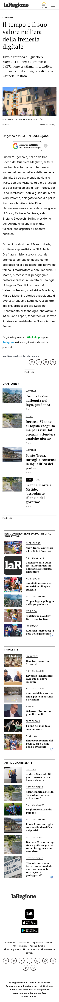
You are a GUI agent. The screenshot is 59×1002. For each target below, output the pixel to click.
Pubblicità (23, 946)
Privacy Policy (13, 949)
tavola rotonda (31, 356)
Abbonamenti (10, 942)
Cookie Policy (32, 949)
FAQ (14, 946)
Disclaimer (25, 942)
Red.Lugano (40, 136)
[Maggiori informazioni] (46, 146)
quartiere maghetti (12, 356)
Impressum (37, 942)
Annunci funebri (37, 946)
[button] (6, 961)
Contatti (48, 942)
